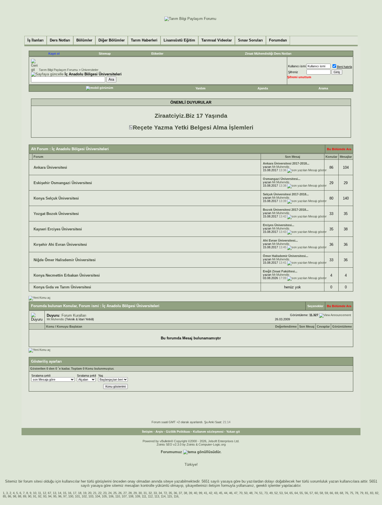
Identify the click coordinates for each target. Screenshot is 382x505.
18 (79, 493)
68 (341, 493)
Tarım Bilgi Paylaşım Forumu (58, 69)
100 (70, 496)
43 (215, 493)
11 (39, 493)
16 (69, 493)
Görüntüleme (342, 326)
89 (24, 496)
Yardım (200, 88)
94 (49, 496)
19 (84, 493)
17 (74, 493)
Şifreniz (293, 72)
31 (145, 493)
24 (110, 493)
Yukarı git (233, 431)
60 (316, 493)
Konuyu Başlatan (69, 326)
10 (34, 493)
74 (256, 493)
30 (140, 493)
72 (165, 493)
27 (125, 493)
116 (176, 496)
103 (90, 496)
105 (104, 496)
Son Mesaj (306, 326)
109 (137, 496)
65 (291, 493)
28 (130, 493)
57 (311, 493)
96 (60, 496)
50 (245, 493)
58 (321, 493)
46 (230, 493)
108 (130, 496)
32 (150, 493)
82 (376, 493)
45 (220, 493)
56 (306, 493)
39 (190, 493)
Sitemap (105, 53)
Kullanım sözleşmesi (208, 431)
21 (94, 493)
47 (235, 493)
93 (44, 496)
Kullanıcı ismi (297, 66)
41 (205, 493)
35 (170, 493)
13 (54, 493)
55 (301, 493)
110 (117, 496)
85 (4, 496)
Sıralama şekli (40, 375)
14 (59, 493)
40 (195, 493)
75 (351, 493)
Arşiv (159, 431)
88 (19, 496)
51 (261, 493)
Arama (323, 88)
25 (115, 493)
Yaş (100, 375)
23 (105, 493)
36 (175, 493)
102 (84, 496)
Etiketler (157, 53)
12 (44, 493)
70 (240, 493)
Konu (50, 326)
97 (65, 496)
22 (100, 493)
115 (169, 496)
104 (97, 496)
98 (14, 496)
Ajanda (263, 88)
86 (9, 496)
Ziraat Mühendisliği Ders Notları (268, 53)
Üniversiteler (89, 69)
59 (326, 493)
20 (89, 493)
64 (296, 493)
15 (64, 493)
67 (49, 493)
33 (155, 493)
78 (356, 493)
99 (200, 493)
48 (251, 493)
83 (371, 493)
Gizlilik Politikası (178, 431)
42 (210, 493)
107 (124, 496)
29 (135, 493)
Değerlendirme (286, 326)
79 (361, 493)
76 (346, 493)
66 (331, 493)
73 (266, 493)
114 (163, 496)
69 (336, 493)
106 (111, 496)
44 (225, 493)
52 (276, 493)
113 (156, 496)
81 (366, 493)
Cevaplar (323, 326)
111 (144, 496)
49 (271, 493)
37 (180, 493)
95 (54, 496)
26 (120, 493)
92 (39, 496)
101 (77, 496)
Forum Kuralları (74, 315)
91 (34, 496)
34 (160, 493)
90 (29, 496)
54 (286, 493)
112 (150, 496)
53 (281, 493)
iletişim (214, 485)
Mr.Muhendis (280, 166)
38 (185, 493)
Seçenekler (315, 306)
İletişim (147, 431)
